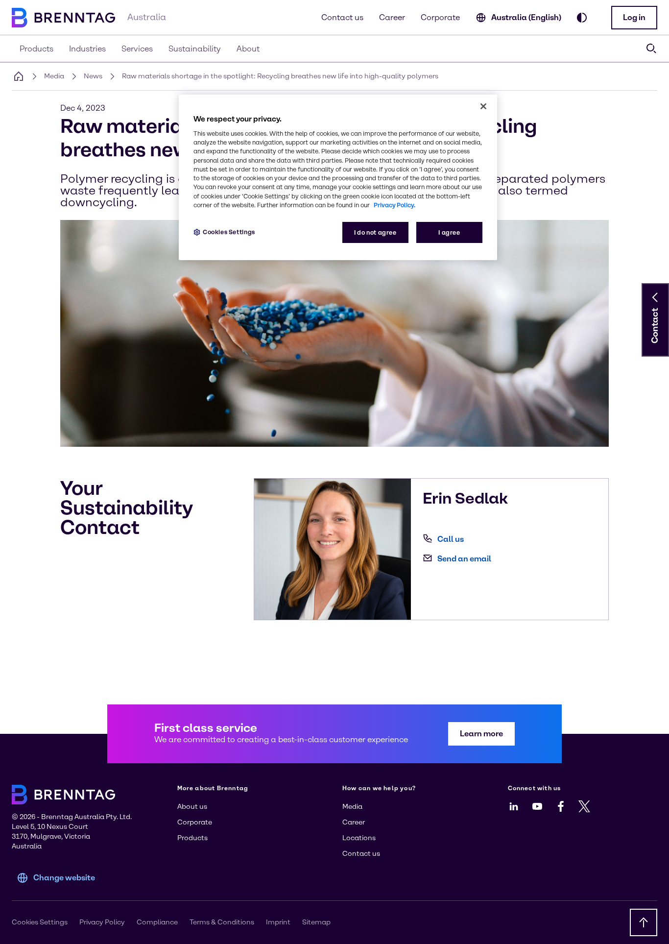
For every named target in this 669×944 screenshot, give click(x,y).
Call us (450, 539)
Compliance (157, 922)
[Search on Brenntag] (651, 48)
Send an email (464, 558)
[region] (338, 178)
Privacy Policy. (394, 205)
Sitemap (316, 922)
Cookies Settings (229, 232)
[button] (634, 17)
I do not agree (375, 232)
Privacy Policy (102, 922)
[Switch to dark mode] (582, 18)
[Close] (483, 106)
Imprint (278, 922)
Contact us (342, 17)
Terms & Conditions (222, 922)
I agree (449, 232)
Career (392, 17)
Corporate (440, 17)
